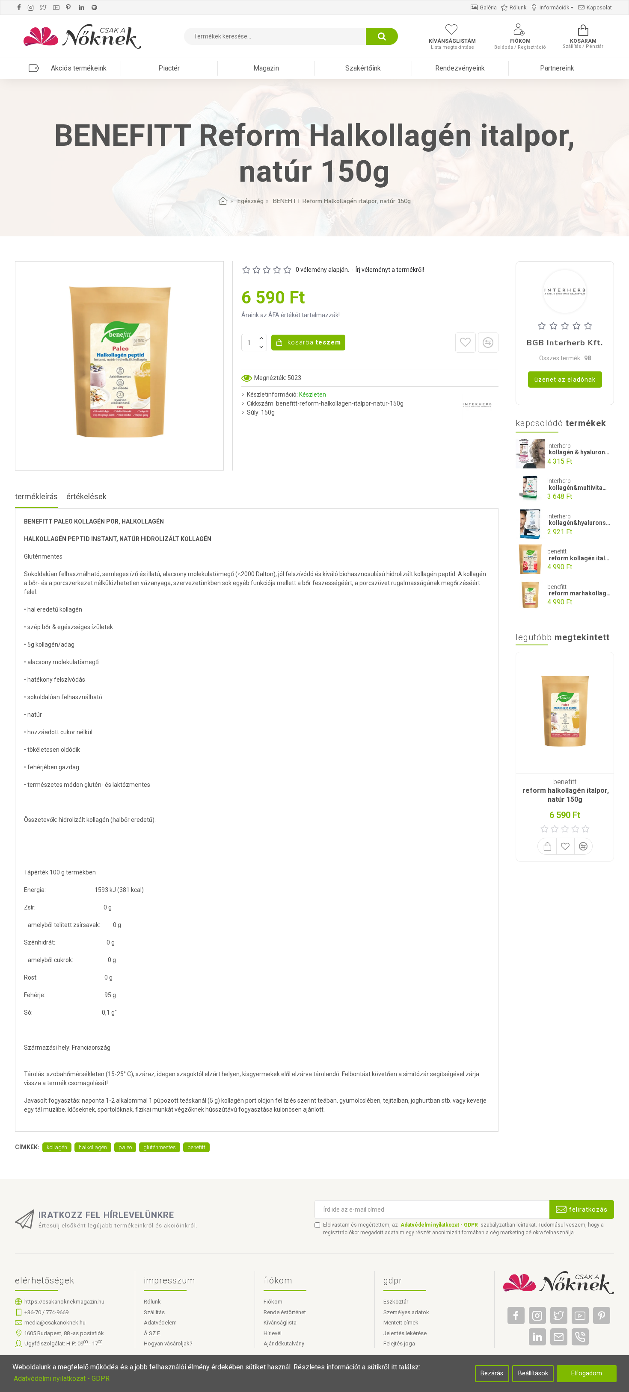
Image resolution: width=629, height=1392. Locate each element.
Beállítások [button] (533, 1373)
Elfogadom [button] (586, 1373)
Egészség (250, 201)
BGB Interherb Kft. (565, 343)
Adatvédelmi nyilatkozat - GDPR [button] (62, 1378)
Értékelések (86, 496)
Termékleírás (36, 496)
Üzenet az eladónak (565, 379)
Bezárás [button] (492, 1373)
